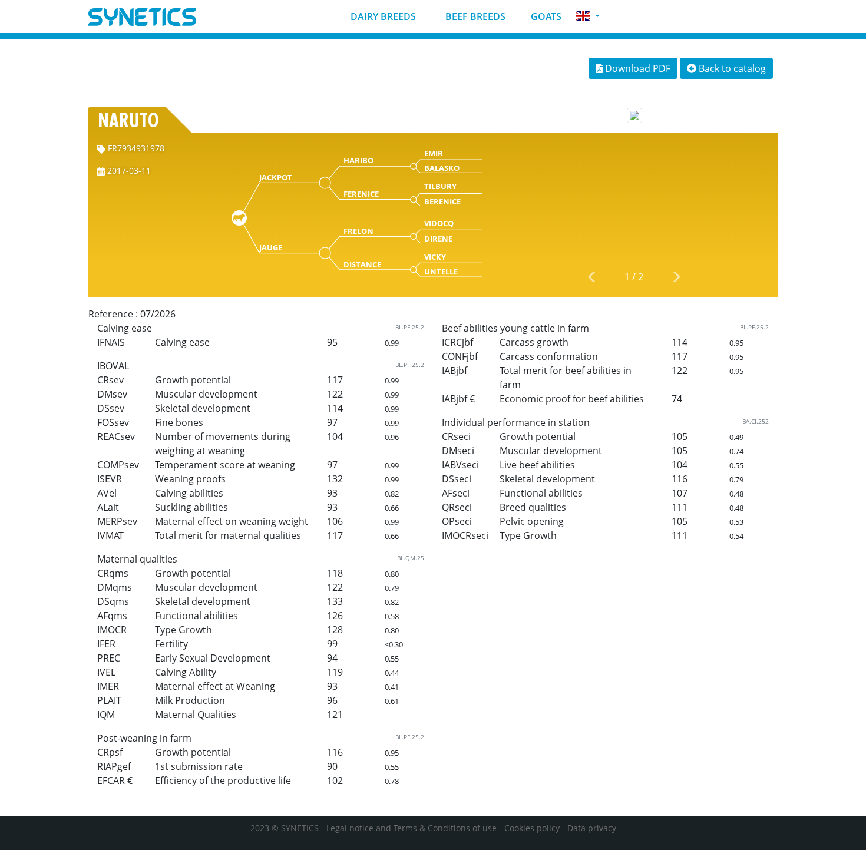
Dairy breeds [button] (382, 16)
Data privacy (591, 828)
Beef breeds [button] (474, 16)
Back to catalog (731, 68)
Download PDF (636, 68)
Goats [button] (544, 16)
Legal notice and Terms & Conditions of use (411, 828)
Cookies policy (532, 828)
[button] (588, 16)
